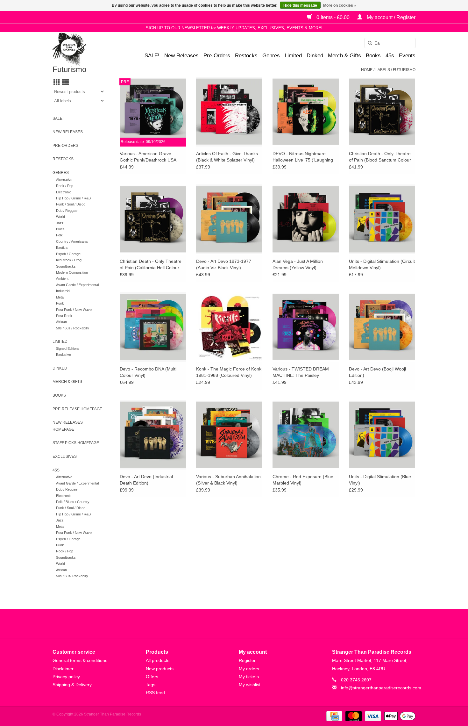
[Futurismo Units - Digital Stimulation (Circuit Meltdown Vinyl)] (382, 219)
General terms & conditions (80, 660)
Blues (60, 229)
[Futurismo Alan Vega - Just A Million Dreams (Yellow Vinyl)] (305, 219)
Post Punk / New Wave (74, 310)
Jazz (60, 223)
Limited (293, 56)
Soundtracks (66, 266)
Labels (382, 70)
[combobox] (390, 43)
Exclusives (65, 456)
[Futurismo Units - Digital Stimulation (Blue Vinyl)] (382, 434)
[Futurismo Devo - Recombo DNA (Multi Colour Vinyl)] (152, 327)
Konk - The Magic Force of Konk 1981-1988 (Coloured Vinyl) (228, 372)
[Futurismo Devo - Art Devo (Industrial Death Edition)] (152, 434)
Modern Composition (72, 272)
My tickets (249, 676)
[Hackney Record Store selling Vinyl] (86, 49)
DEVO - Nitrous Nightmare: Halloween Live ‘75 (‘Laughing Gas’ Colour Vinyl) (303, 157)
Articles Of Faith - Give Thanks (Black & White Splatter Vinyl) (227, 156)
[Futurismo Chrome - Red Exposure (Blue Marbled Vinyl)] (305, 434)
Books (373, 56)
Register (247, 660)
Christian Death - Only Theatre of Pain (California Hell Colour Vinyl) (150, 265)
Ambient (62, 278)
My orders (249, 668)
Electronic (63, 192)
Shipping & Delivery (72, 684)
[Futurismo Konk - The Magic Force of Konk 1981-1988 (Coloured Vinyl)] (229, 327)
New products (160, 668)
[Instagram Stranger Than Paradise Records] (251, 623)
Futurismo (404, 70)
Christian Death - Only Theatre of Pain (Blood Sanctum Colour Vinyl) (380, 157)
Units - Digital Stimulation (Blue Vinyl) (380, 479)
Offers (152, 676)
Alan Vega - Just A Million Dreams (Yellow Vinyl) (298, 264)
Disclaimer (63, 668)
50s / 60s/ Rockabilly (72, 576)
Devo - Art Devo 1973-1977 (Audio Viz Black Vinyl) (223, 264)
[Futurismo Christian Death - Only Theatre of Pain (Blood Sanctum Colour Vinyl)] (382, 111)
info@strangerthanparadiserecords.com (381, 687)
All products (157, 660)
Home (366, 70)
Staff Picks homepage (76, 443)
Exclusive (63, 354)
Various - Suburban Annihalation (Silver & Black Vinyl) (228, 479)
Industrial (63, 291)
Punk (60, 303)
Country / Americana (72, 241)
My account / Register (390, 17)
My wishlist (249, 684)
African (61, 322)
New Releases (181, 56)
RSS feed (155, 692)
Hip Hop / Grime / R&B (73, 198)
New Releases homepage (68, 426)
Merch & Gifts (344, 56)
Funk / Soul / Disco (70, 204)
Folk (59, 235)
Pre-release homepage (77, 409)
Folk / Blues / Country (72, 502)
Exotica (61, 247)
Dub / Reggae (66, 210)
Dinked (315, 56)
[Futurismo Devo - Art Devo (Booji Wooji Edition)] (382, 327)
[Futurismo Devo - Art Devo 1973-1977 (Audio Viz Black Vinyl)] (229, 219)
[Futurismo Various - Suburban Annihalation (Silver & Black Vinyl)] (229, 434)
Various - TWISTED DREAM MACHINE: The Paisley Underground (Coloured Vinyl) (303, 372)
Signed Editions (68, 348)
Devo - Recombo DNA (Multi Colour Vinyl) (148, 372)
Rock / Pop (64, 186)
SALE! (152, 56)
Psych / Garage (68, 254)
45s (390, 56)
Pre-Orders (216, 56)
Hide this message (300, 5)
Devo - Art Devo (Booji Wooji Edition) (377, 372)
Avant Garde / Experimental (77, 285)
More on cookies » (339, 5)
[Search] (368, 43)
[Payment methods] (333, 716)
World (60, 217)
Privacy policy (66, 676)
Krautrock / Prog (69, 260)
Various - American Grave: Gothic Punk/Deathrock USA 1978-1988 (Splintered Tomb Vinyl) (148, 157)
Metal (60, 297)
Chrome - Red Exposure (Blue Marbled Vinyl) (303, 479)
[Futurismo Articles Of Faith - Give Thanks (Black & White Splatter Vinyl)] (229, 111)
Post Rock (64, 316)
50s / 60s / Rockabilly (72, 328)
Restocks (246, 56)
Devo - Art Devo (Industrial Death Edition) (146, 479)
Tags (150, 684)
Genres (271, 56)
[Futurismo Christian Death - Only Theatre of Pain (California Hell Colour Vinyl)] (152, 219)
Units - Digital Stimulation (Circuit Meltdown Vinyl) (382, 264)
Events (407, 56)
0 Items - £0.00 (333, 17)
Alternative (64, 180)
